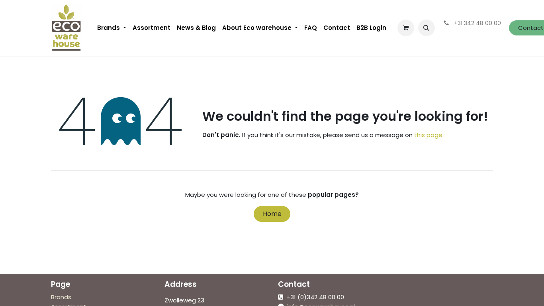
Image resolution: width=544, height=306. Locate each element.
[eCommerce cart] (405, 28)
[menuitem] (111, 27)
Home (272, 213)
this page (428, 135)
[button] (426, 28)
